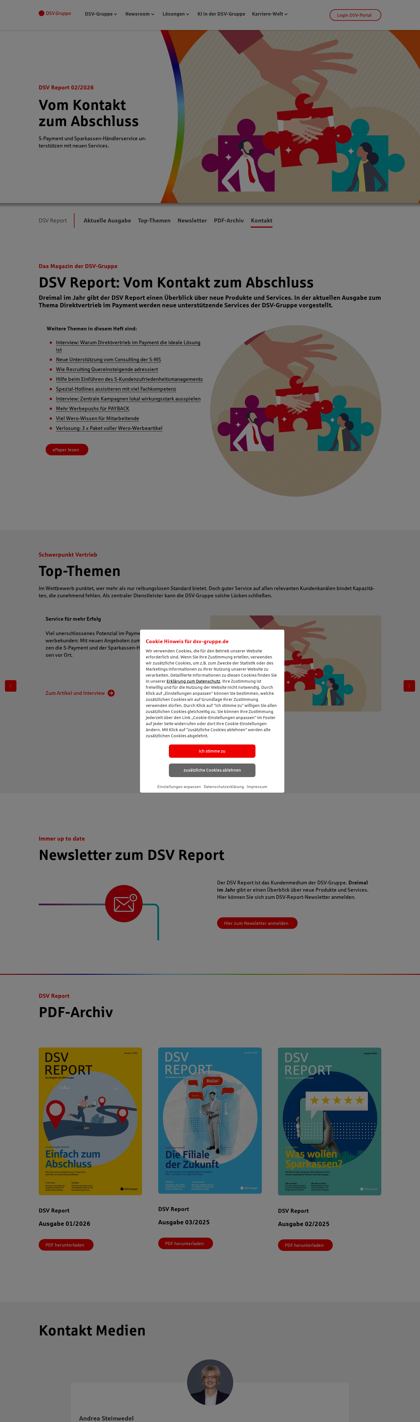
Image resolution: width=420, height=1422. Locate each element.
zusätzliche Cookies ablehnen (212, 770)
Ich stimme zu (212, 751)
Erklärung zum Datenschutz (193, 681)
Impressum (257, 786)
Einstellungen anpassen (179, 786)
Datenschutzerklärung (224, 786)
